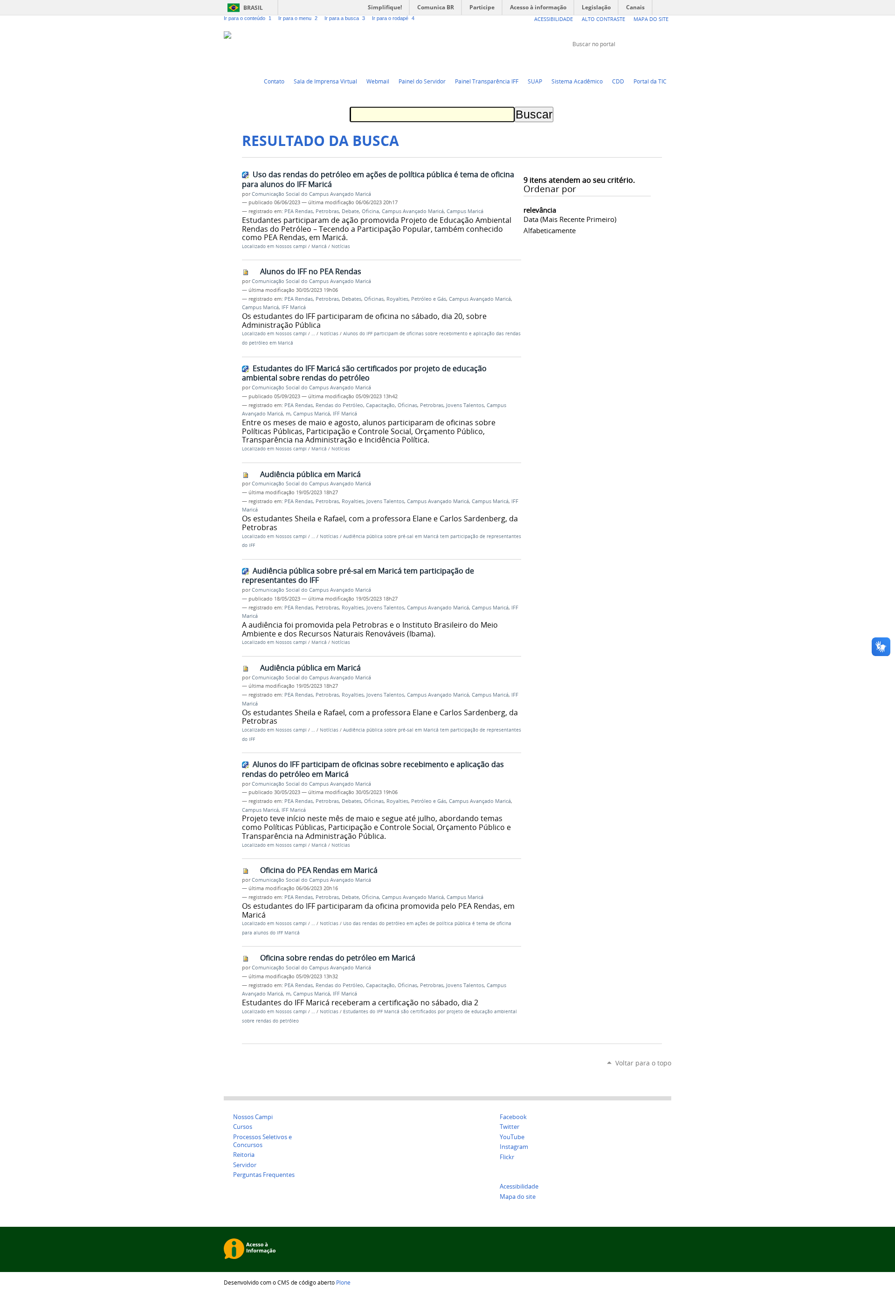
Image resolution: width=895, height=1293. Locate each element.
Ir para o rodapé (393, 18)
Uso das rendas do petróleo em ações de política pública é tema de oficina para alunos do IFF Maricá (378, 179)
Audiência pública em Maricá (310, 474)
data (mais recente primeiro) (569, 219)
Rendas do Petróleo (339, 405)
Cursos (242, 1127)
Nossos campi (291, 246)
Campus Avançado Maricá (413, 211)
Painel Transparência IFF (486, 81)
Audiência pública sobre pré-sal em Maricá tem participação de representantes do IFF (358, 576)
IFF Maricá (294, 307)
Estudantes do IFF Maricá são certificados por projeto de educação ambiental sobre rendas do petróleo (364, 373)
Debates (351, 299)
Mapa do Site (650, 18)
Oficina (370, 211)
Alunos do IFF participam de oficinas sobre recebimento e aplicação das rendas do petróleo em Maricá (373, 769)
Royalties (397, 299)
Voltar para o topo (643, 1062)
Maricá (319, 246)
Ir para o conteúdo (247, 18)
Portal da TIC (650, 81)
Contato (274, 81)
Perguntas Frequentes (264, 1175)
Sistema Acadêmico (577, 81)
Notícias (340, 246)
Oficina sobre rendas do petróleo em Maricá (337, 958)
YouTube (631, 61)
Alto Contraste (603, 18)
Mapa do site (518, 1197)
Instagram (666, 61)
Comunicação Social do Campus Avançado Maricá (311, 194)
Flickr (655, 61)
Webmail (377, 81)
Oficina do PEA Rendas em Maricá (319, 870)
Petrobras (327, 211)
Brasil (253, 8)
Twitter (620, 61)
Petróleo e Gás (428, 299)
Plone (343, 1282)
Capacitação (380, 405)
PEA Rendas (298, 211)
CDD (618, 81)
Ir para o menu (297, 18)
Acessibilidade (553, 18)
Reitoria (244, 1155)
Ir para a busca (344, 18)
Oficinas (374, 299)
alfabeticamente (549, 230)
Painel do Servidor (422, 81)
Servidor (244, 1165)
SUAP (535, 81)
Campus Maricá (465, 211)
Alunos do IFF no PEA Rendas (310, 271)
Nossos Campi (253, 1117)
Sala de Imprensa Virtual (325, 81)
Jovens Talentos (465, 405)
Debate (350, 211)
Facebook (643, 61)
